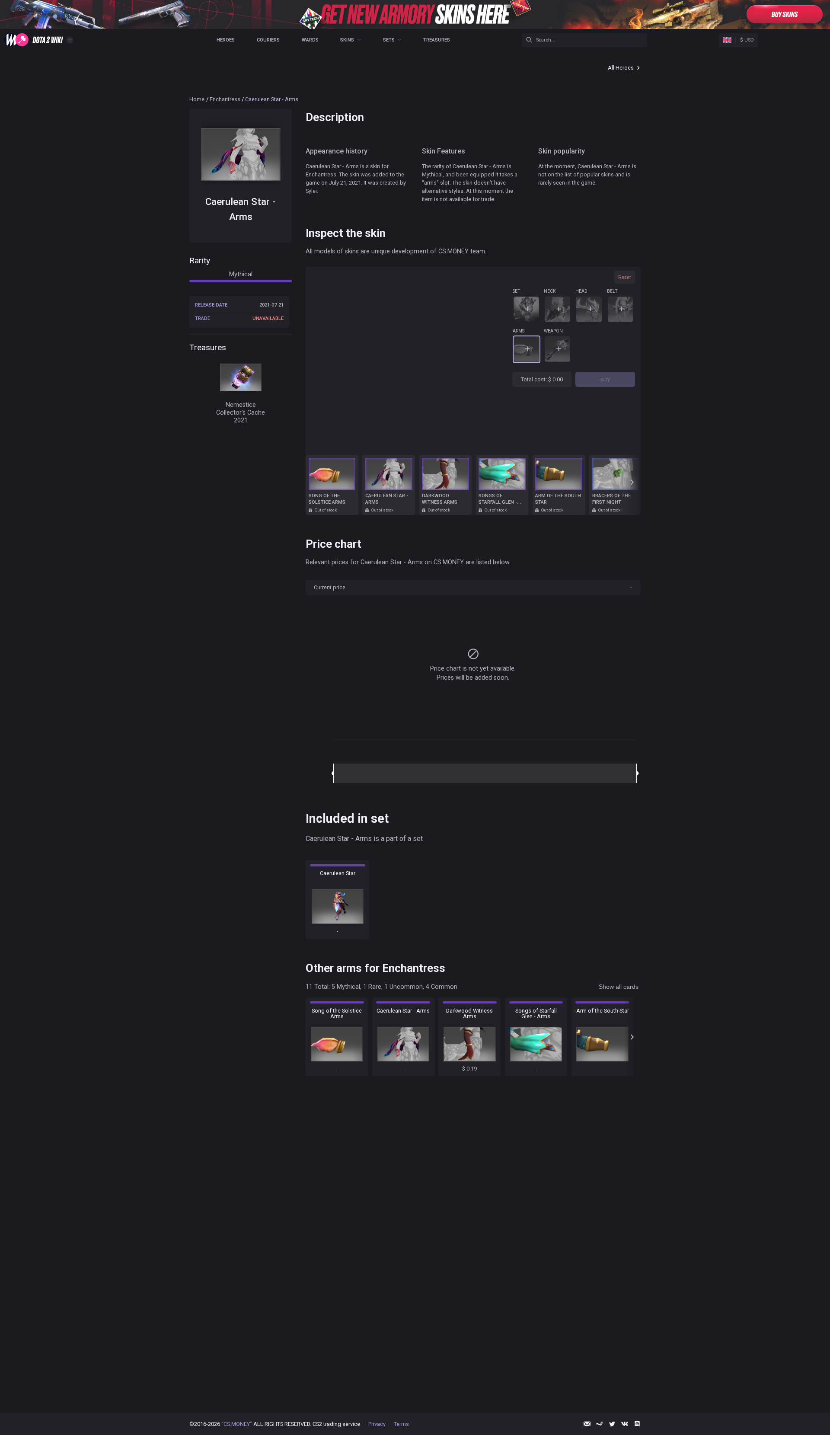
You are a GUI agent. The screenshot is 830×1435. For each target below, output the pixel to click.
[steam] (599, 1423)
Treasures (436, 40)
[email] (587, 1423)
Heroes (226, 40)
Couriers (268, 40)
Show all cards (618, 986)
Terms (401, 1424)
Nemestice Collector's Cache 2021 (240, 412)
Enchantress (225, 99)
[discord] (637, 1423)
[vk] (624, 1423)
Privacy (377, 1424)
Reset (624, 277)
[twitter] (612, 1423)
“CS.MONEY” (236, 1424)
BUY (605, 379)
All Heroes (621, 67)
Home (196, 99)
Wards (310, 40)
